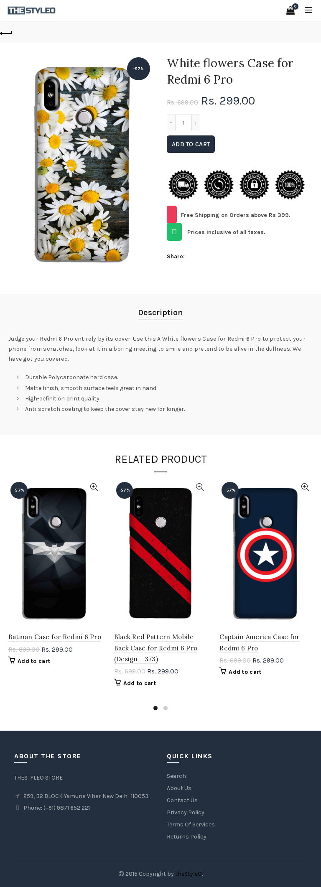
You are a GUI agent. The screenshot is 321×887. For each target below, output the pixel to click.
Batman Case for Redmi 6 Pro (54, 637)
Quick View (94, 487)
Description (160, 312)
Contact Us (182, 800)
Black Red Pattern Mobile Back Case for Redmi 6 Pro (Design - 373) (156, 648)
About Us (179, 788)
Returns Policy (186, 836)
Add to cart (191, 144)
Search (176, 776)
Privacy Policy (185, 812)
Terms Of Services (191, 824)
